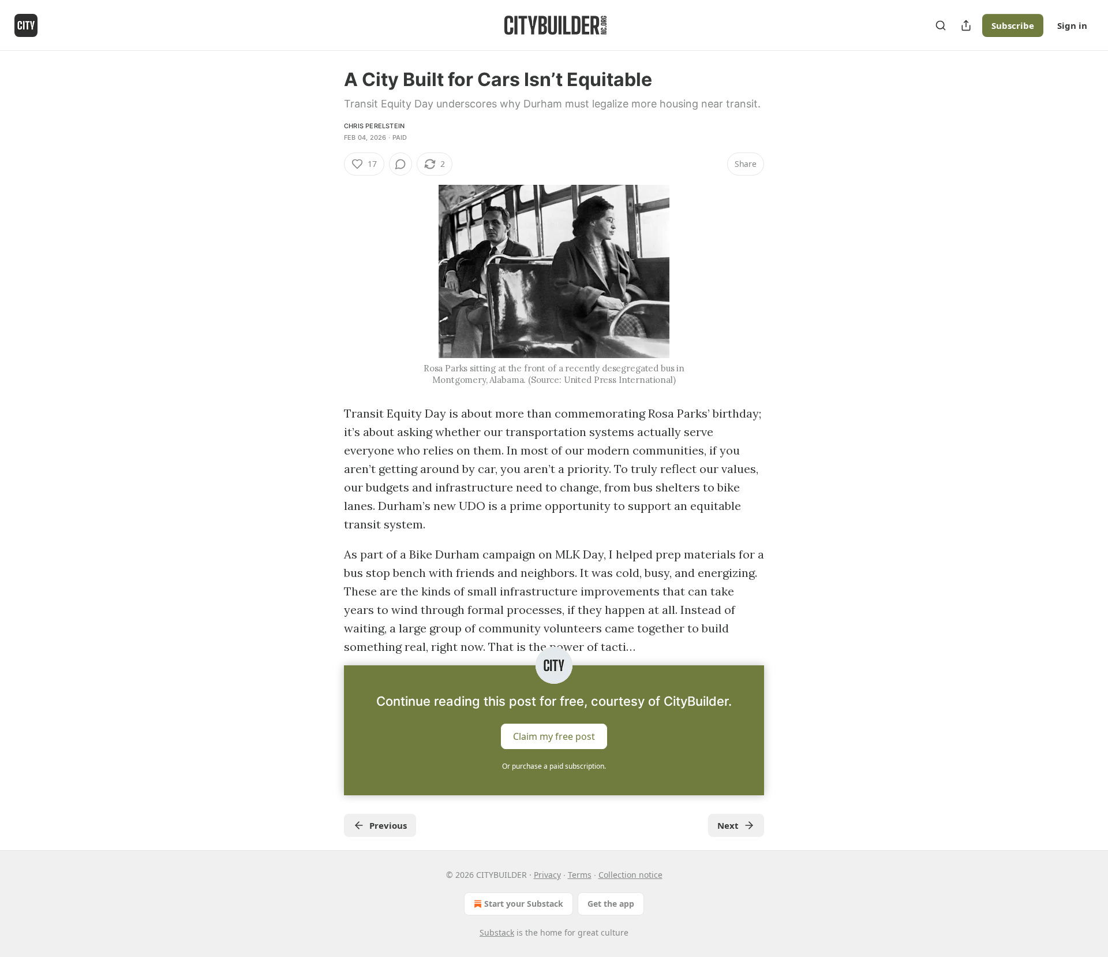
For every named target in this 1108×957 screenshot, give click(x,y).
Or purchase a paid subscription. (554, 766)
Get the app (610, 903)
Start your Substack (523, 903)
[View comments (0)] (400, 164)
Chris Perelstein (374, 126)
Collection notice (630, 874)
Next (728, 825)
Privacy (547, 874)
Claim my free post (554, 736)
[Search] (940, 25)
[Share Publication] (966, 25)
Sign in (1072, 25)
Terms (580, 874)
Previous (388, 825)
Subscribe (1012, 25)
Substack (497, 932)
